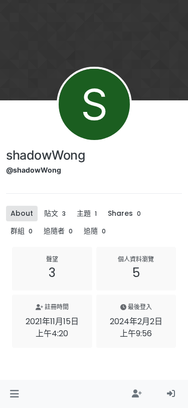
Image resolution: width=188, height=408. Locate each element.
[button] (14, 394)
